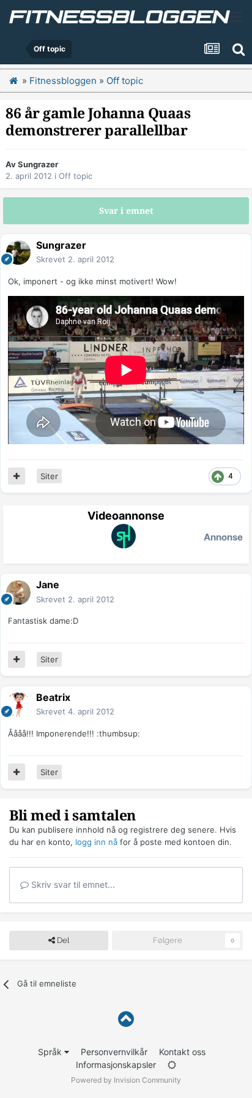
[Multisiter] (16, 476)
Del (62, 940)
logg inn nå (96, 842)
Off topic (75, 176)
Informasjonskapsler (116, 1064)
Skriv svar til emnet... (72, 884)
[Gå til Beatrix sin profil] (18, 704)
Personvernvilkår (114, 1052)
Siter (49, 476)
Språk (51, 1052)
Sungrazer (38, 164)
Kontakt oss (182, 1052)
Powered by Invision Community (126, 1080)
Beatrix (53, 697)
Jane (47, 584)
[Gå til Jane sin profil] (18, 592)
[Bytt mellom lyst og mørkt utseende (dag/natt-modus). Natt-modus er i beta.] (172, 1064)
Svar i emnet (126, 211)
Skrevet (75, 259)
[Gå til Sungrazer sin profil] (18, 252)
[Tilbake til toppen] (126, 1019)
